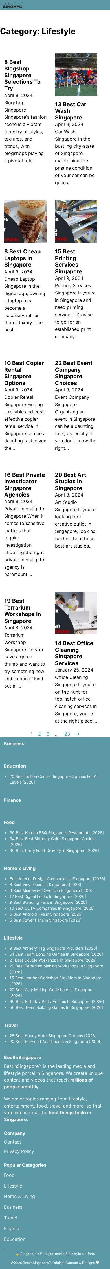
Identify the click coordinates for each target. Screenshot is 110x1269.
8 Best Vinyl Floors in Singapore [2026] (45, 884)
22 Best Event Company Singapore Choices (74, 373)
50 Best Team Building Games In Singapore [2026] (56, 1007)
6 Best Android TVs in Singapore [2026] (46, 914)
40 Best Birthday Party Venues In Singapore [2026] (57, 1001)
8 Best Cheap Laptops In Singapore (22, 258)
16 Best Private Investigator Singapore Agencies (24, 484)
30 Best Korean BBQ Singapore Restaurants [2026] (57, 832)
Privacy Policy (19, 1151)
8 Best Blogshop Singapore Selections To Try (22, 75)
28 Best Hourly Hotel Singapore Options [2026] (53, 1035)
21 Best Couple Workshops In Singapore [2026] (53, 960)
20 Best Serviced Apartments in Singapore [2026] (56, 1041)
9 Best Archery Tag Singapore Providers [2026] (53, 948)
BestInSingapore (36, 1263)
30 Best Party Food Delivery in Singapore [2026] (54, 850)
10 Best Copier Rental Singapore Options (24, 373)
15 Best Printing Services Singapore (68, 261)
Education (15, 766)
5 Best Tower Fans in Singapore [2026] (46, 920)
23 (67, 734)
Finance (12, 800)
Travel (11, 1025)
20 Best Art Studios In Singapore (70, 481)
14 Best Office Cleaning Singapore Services (74, 653)
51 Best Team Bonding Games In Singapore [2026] (56, 954)
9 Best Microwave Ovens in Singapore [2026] (51, 890)
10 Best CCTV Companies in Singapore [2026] (52, 908)
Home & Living (20, 868)
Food (9, 822)
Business (14, 743)
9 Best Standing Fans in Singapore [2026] (48, 902)
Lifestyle (13, 938)
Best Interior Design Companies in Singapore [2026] (57, 878)
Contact (12, 1142)
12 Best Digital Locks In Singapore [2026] (48, 896)
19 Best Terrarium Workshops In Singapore (22, 610)
